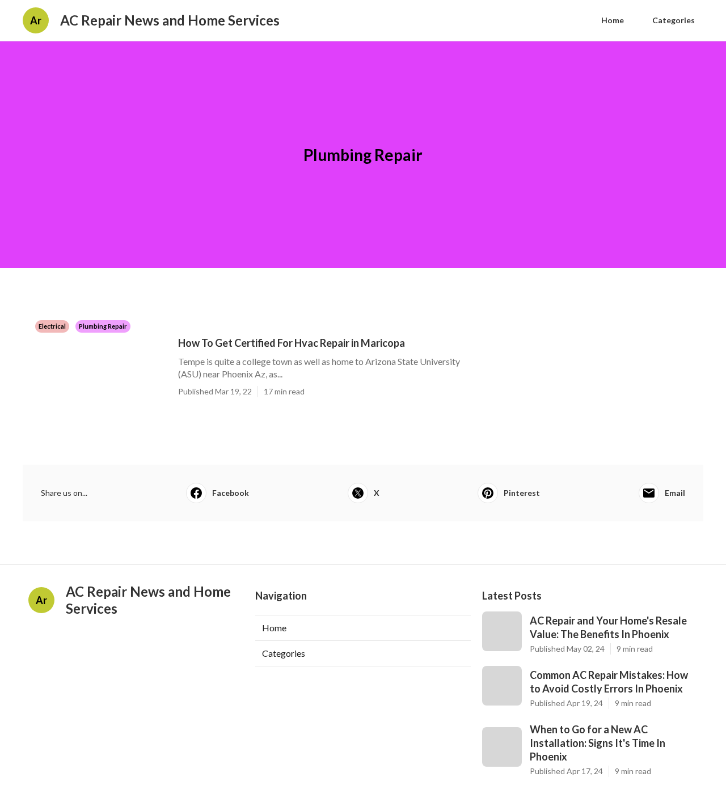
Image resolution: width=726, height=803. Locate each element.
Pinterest (522, 493)
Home (612, 20)
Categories (673, 20)
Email (675, 493)
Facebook (230, 493)
